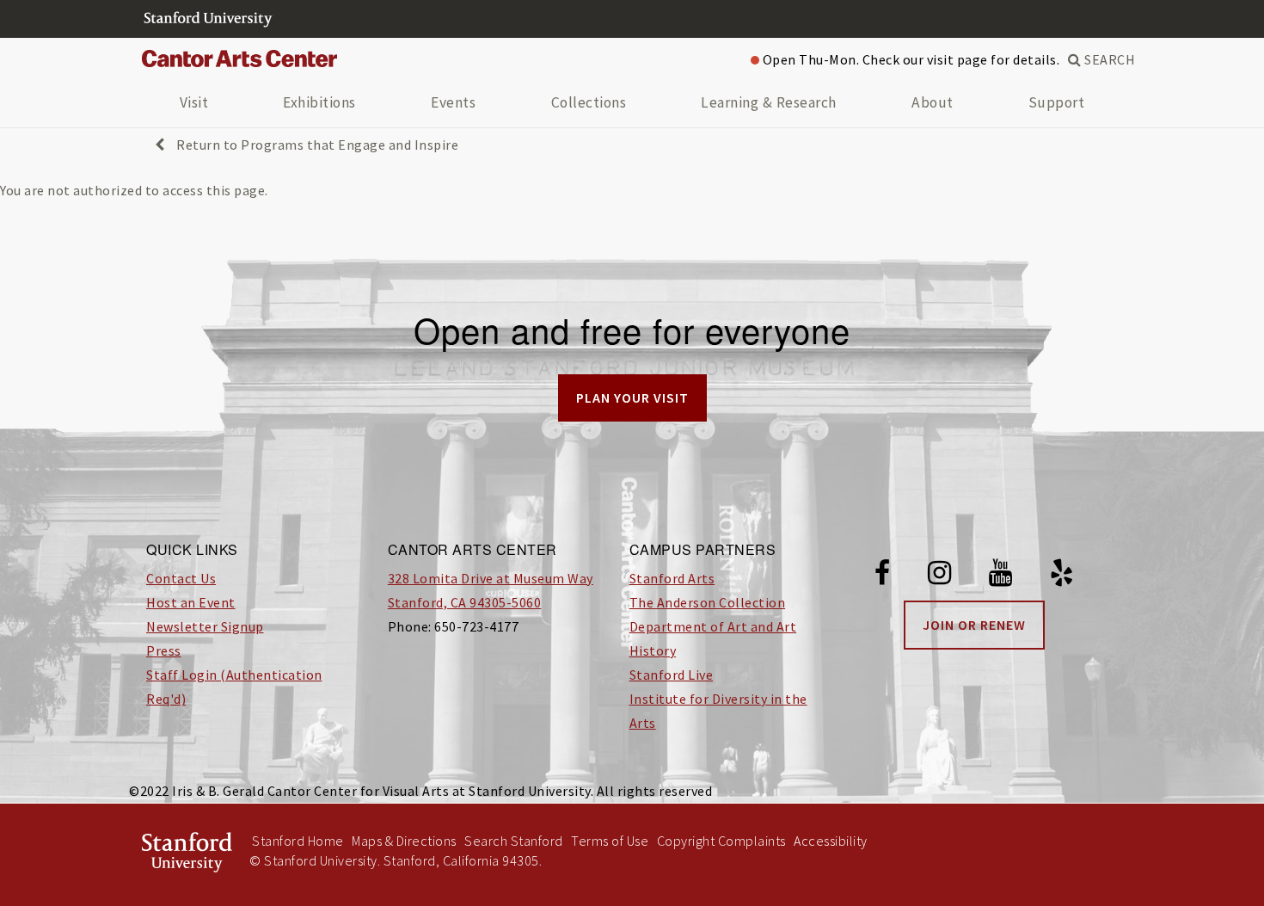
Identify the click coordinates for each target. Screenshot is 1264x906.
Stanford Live (671, 674)
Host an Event (191, 602)
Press (163, 650)
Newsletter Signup (205, 626)
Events (453, 102)
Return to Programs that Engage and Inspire (316, 144)
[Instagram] (939, 575)
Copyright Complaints (721, 840)
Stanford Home (298, 840)
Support (1056, 102)
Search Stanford (513, 840)
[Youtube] (1001, 575)
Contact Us (181, 578)
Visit (194, 102)
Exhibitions (319, 102)
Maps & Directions (404, 840)
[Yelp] (1062, 575)
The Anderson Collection (707, 602)
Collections (589, 102)
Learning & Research (769, 102)
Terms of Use (609, 840)
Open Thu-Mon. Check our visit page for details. (909, 59)
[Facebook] (882, 575)
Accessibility (831, 840)
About (932, 102)
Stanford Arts (672, 578)
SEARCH (1108, 59)
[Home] (246, 59)
